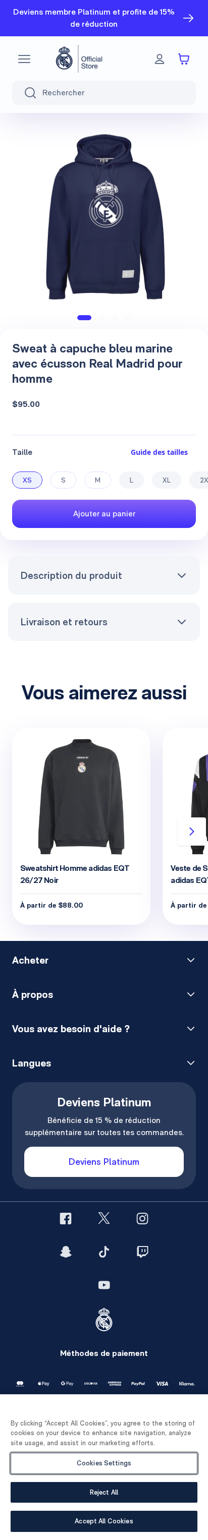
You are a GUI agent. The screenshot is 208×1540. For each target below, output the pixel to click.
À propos (32, 994)
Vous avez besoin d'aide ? (71, 1029)
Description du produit (71, 575)
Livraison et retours (64, 622)
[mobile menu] (24, 59)
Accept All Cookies (104, 1521)
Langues (31, 1063)
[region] (104, 1467)
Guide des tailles (159, 452)
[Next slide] (192, 831)
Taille (22, 452)
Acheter (30, 960)
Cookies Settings (104, 1463)
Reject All (104, 1492)
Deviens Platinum (104, 1161)
